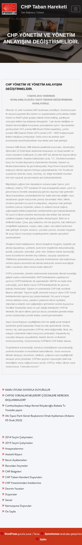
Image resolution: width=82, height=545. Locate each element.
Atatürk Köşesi (13, 454)
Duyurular (11, 494)
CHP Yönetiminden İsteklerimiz (23, 483)
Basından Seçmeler (16, 466)
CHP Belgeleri (13, 471)
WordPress (11, 533)
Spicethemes (52, 533)
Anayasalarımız (14, 448)
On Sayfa (10, 511)
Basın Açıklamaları (16, 460)
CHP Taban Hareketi (44, 7)
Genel (8, 500)
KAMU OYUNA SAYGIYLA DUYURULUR (27, 390)
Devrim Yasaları (14, 488)
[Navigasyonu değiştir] (75, 9)
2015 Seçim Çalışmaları (19, 443)
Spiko (43, 539)
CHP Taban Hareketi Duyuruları (23, 477)
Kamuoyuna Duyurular (18, 506)
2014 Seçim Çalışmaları (19, 437)
